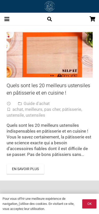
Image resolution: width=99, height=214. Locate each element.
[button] (7, 19)
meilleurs (33, 109)
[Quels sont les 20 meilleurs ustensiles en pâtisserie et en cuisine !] (50, 55)
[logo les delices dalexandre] (49, 6)
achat (17, 109)
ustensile (15, 115)
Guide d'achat (37, 103)
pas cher (52, 109)
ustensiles (35, 115)
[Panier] (92, 19)
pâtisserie (71, 109)
